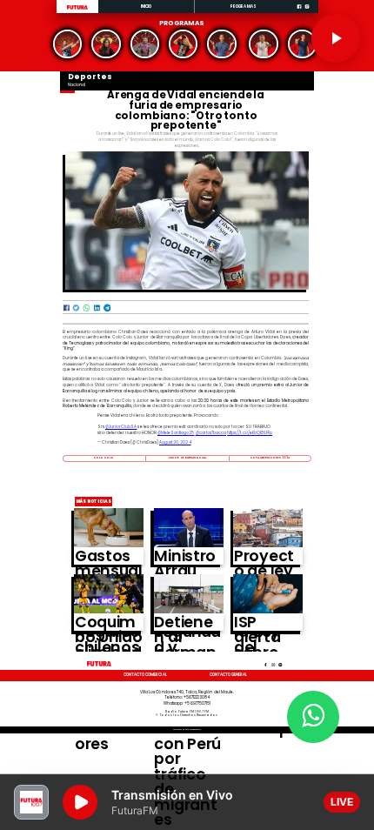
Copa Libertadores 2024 (270, 457)
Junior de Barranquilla (187, 457)
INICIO (146, 6)
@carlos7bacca (211, 433)
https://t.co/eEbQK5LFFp (249, 433)
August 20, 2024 (175, 442)
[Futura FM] (67, 44)
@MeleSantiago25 (176, 433)
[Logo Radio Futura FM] (77, 9)
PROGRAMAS (243, 6)
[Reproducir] (335, 38)
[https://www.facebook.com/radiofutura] (299, 12)
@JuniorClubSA (121, 427)
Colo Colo (104, 457)
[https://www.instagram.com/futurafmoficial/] (307, 12)
